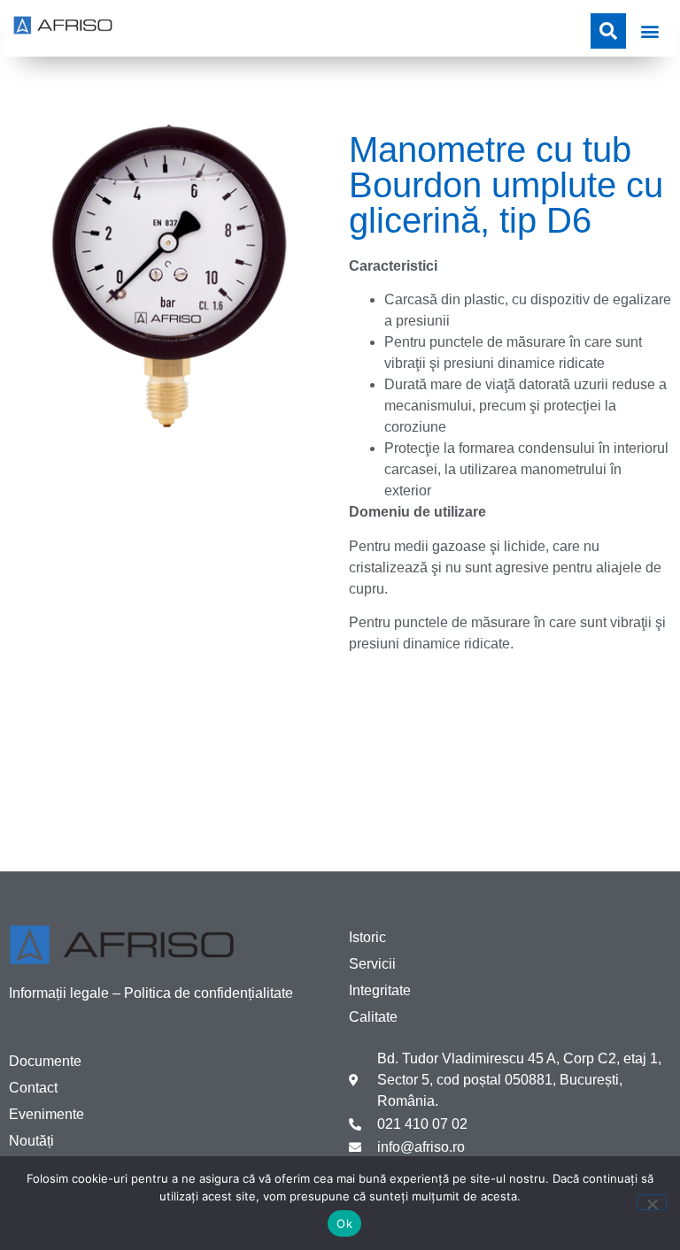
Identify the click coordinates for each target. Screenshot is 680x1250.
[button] (649, 30)
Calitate (373, 1016)
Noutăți (31, 1140)
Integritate (380, 990)
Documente (45, 1061)
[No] (652, 1202)
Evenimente (46, 1114)
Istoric (367, 937)
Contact (33, 1087)
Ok (344, 1223)
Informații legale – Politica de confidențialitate (151, 993)
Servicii (372, 963)
